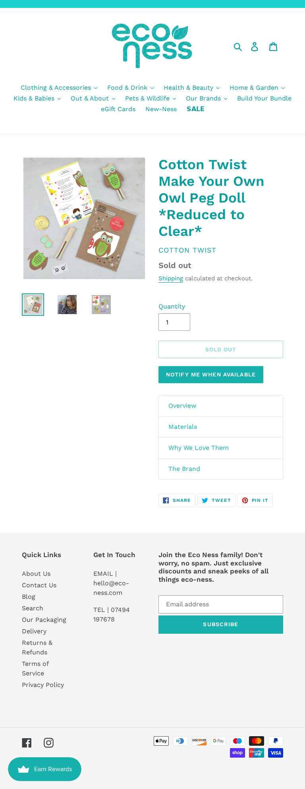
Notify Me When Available (211, 374)
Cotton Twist (187, 250)
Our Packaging (44, 619)
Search (32, 608)
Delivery (34, 631)
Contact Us (39, 585)
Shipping (170, 278)
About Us (36, 573)
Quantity (171, 306)
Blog (28, 596)
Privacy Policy (43, 685)
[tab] (221, 405)
